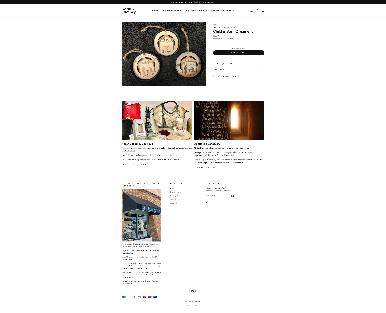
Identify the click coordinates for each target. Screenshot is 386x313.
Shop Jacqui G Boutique (195, 10)
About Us (215, 10)
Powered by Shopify (193, 305)
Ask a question (224, 64)
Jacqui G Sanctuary (129, 10)
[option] (193, 2)
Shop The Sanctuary (171, 10)
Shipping (216, 39)
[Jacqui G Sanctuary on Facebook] (207, 202)
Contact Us (228, 10)
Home (155, 10)
